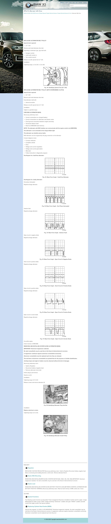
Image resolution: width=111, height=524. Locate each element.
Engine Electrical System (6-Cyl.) (65, 13)
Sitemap (80, 2)
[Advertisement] (55, 27)
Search (85, 2)
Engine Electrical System (51, 13)
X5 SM (70, 2)
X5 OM (66, 2)
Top (76, 2)
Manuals (62, 2)
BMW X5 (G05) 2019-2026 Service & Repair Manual (35, 13)
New (74, 2)
